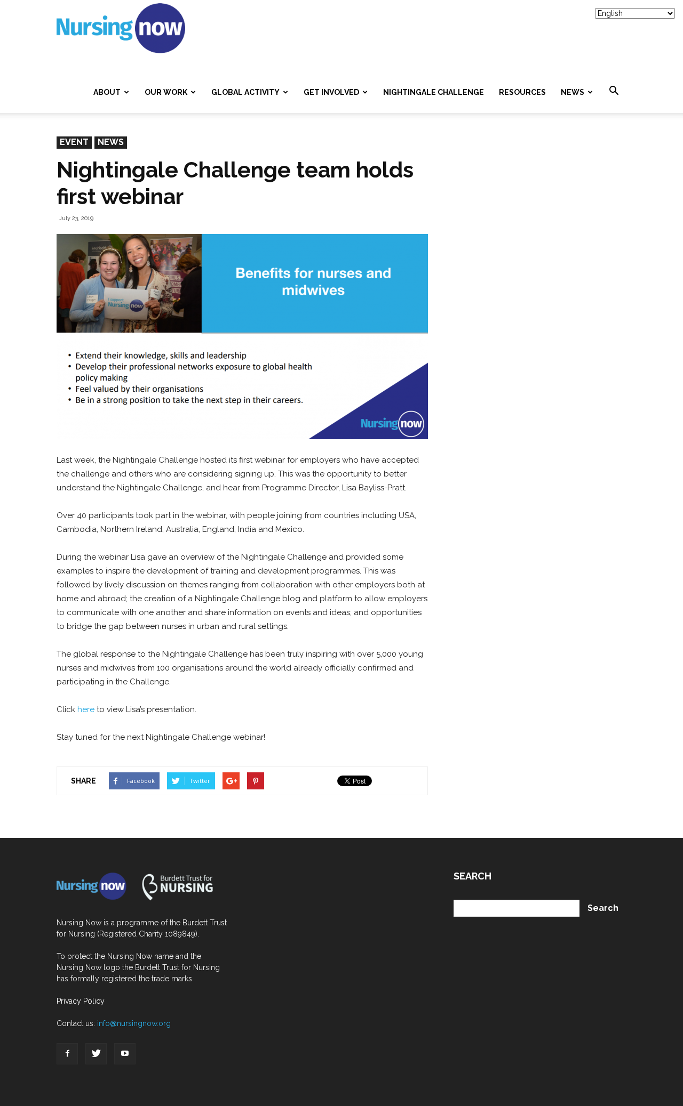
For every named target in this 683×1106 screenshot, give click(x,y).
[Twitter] (96, 1053)
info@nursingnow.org (134, 1023)
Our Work (166, 92)
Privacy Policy (81, 1001)
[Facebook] (67, 1053)
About (107, 92)
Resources (522, 92)
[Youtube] (125, 1053)
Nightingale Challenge (433, 92)
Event (74, 142)
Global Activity (245, 92)
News (572, 92)
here (85, 709)
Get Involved (331, 92)
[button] (613, 91)
